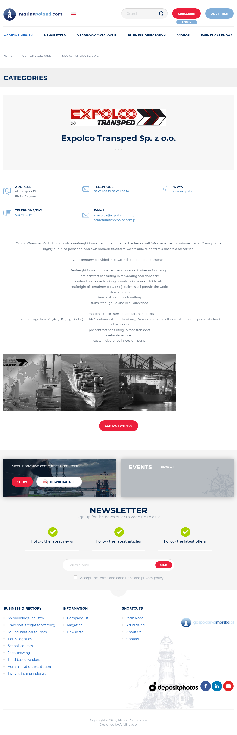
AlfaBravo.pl (128, 724)
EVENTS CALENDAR (217, 35)
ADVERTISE (219, 13)
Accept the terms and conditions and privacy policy (122, 578)
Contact (132, 639)
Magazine (74, 625)
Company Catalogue (36, 55)
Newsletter (76, 632)
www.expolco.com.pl (188, 191)
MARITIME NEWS (16, 35)
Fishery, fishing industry (27, 673)
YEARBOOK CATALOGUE (97, 35)
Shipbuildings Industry (26, 618)
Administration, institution (29, 666)
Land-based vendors (24, 660)
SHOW (22, 482)
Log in (186, 22)
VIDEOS (183, 35)
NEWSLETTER (55, 35)
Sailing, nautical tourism (27, 632)
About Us (133, 632)
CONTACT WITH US (118, 426)
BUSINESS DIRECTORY (145, 35)
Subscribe (186, 13)
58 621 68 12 (23, 215)
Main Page (134, 618)
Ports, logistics (20, 639)
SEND (163, 565)
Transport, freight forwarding (31, 625)
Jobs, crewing (19, 653)
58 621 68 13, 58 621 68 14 (111, 191)
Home (7, 55)
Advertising (135, 625)
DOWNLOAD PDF (62, 482)
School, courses (20, 646)
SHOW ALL (167, 467)
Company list (77, 618)
